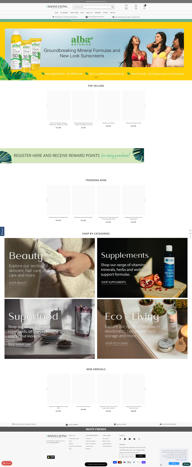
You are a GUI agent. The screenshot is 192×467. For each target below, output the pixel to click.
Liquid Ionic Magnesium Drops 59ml (58, 407)
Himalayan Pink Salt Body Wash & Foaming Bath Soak (108, 218)
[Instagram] (125, 439)
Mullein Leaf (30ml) (108, 123)
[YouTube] (134, 439)
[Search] (93, 7)
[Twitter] (139, 439)
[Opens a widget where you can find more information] (186, 464)
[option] (96, 51)
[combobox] (92, 7)
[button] (47, 105)
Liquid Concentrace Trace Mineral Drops (133, 407)
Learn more (184, 459)
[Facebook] (120, 439)
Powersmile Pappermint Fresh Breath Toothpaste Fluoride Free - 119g (83, 123)
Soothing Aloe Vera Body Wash (58, 217)
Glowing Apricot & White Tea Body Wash (133, 218)
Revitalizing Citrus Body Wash (83, 217)
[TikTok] (129, 439)
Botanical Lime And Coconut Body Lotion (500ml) (108, 407)
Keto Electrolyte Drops (83, 406)
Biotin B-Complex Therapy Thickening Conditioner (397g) (58, 123)
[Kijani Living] (49, 268)
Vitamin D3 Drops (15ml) (133, 123)
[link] (65, 17)
